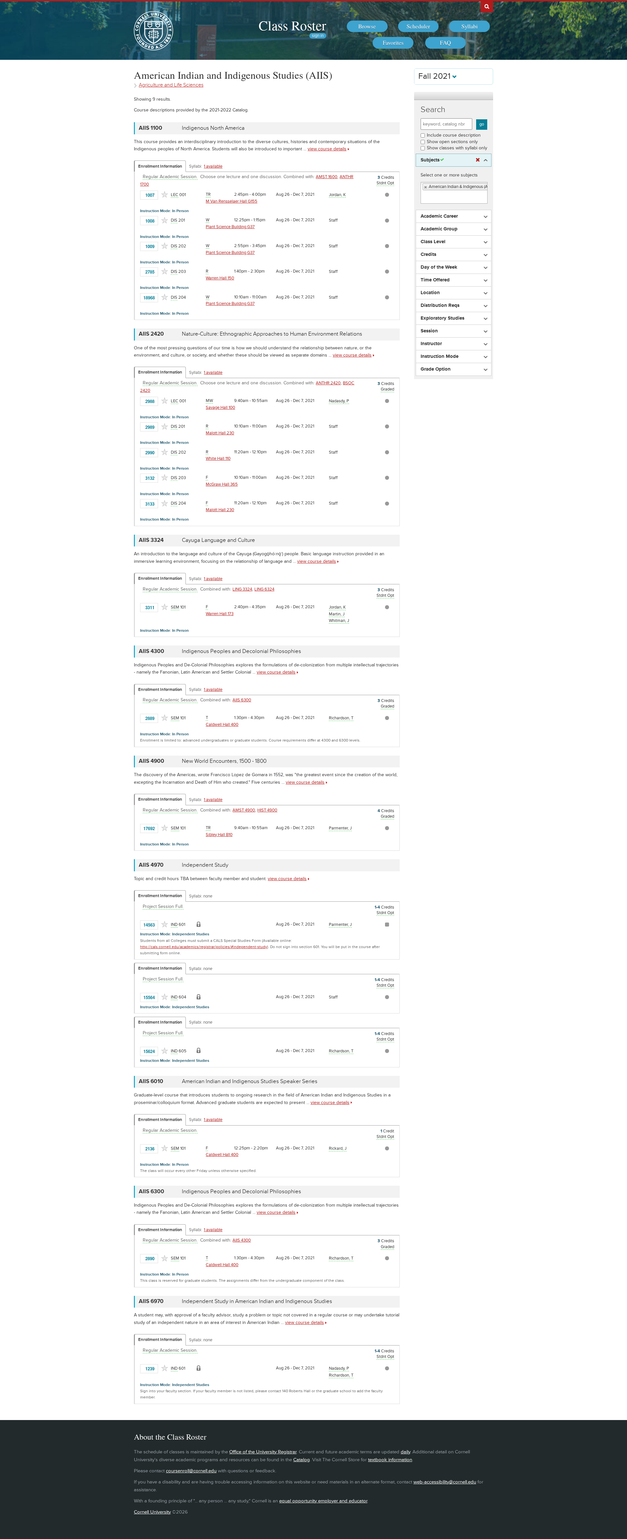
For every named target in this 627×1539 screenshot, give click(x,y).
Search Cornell (487, 6)
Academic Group (439, 229)
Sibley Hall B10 (219, 834)
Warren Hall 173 (219, 613)
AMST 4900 (244, 810)
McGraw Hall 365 (222, 484)
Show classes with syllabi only (457, 148)
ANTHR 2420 (328, 383)
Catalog (301, 1460)
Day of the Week (439, 267)
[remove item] (426, 187)
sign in (318, 35)
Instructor (431, 344)
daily (405, 1452)
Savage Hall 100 (220, 407)
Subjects (430, 160)
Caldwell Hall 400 (222, 724)
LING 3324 (242, 589)
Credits (428, 255)
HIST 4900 (267, 810)
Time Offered (435, 280)
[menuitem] (367, 26)
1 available (213, 166)
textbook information (390, 1460)
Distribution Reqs (440, 306)
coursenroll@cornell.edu (191, 1471)
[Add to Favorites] (164, 194)
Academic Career (439, 216)
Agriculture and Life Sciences (171, 85)
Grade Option (436, 369)
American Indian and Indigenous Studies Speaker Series (249, 1081)
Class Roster (292, 25)
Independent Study (205, 865)
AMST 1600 (326, 176)
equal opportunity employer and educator (323, 1501)
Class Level (433, 242)
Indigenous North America (213, 128)
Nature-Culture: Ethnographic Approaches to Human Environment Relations (272, 334)
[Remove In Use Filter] (477, 160)
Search (433, 109)
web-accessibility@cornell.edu (444, 1482)
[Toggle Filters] (453, 96)
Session (429, 331)
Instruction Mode (439, 357)
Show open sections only (452, 141)
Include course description (454, 135)
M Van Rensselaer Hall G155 (231, 201)
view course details (327, 149)
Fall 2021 (435, 76)
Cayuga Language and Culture (218, 540)
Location (430, 293)
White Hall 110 (218, 458)
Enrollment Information (160, 166)
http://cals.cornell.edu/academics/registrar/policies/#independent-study (203, 947)
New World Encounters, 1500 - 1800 (224, 761)
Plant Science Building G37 (230, 226)
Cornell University (152, 1512)
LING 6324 (264, 589)
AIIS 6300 (242, 700)
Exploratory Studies (442, 318)
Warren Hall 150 (220, 278)
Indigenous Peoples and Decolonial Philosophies (241, 651)
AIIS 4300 (242, 1240)
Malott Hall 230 (220, 433)
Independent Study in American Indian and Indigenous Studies (257, 1301)
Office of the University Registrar (263, 1452)
